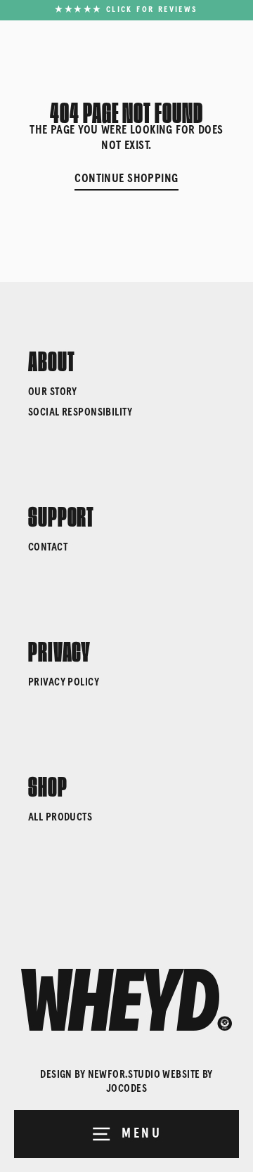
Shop (47, 784)
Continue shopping (126, 179)
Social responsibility (80, 412)
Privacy (59, 649)
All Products (60, 817)
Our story (52, 392)
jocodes (126, 1088)
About (51, 358)
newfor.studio (124, 1074)
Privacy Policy (63, 682)
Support (61, 514)
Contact (47, 547)
